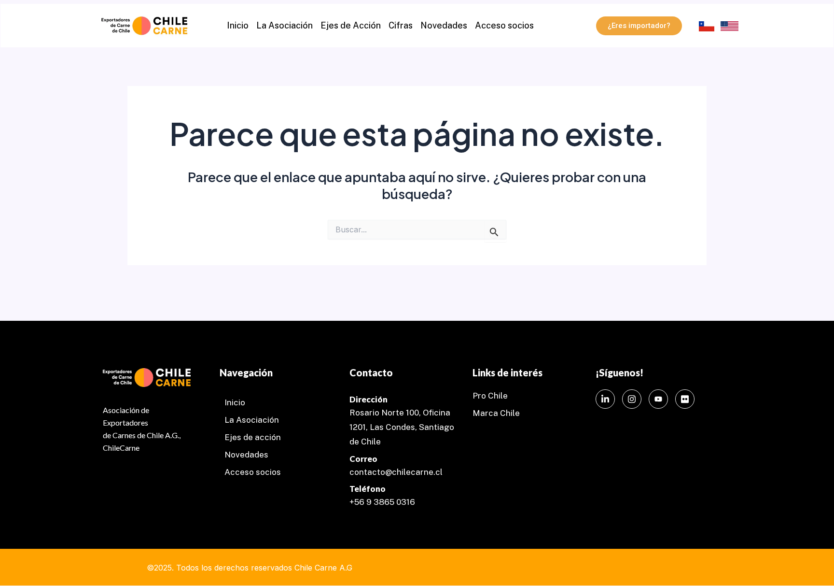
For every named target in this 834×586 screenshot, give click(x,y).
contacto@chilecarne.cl (396, 472)
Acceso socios (504, 25)
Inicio (238, 25)
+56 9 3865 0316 (382, 502)
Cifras (401, 25)
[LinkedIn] (605, 399)
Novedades (443, 25)
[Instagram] (631, 399)
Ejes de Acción (350, 25)
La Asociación (284, 25)
